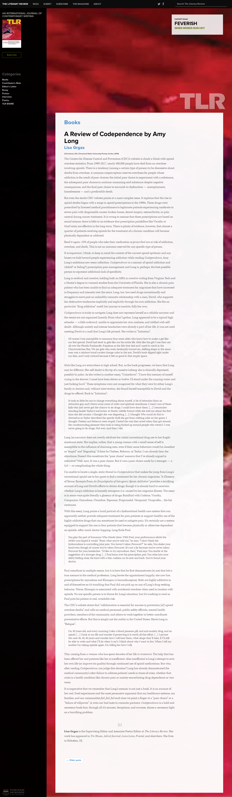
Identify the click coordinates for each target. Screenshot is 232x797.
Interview (7, 97)
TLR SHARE (8, 103)
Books (5, 79)
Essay (5, 90)
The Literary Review (15, 4)
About (97, 4)
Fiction (5, 93)
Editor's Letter (9, 86)
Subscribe (62, 4)
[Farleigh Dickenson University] (13, 792)
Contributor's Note (11, 83)
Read (36, 4)
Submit (47, 4)
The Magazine (81, 4)
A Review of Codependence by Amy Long (115, 137)
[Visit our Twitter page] (158, 4)
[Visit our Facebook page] (162, 4)
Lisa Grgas (74, 147)
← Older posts (74, 760)
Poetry (5, 100)
